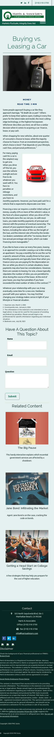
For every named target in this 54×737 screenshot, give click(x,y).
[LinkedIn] (25, 2)
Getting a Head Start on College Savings (27, 567)
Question (9, 371)
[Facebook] (28, 2)
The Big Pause (27, 447)
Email (10, 355)
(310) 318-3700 (42, 3)
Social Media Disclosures (9, 679)
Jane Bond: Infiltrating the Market (27, 508)
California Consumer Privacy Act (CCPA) (23, 711)
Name (10, 339)
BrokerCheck (5, 656)
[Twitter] (21, 2)
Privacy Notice (24, 679)
